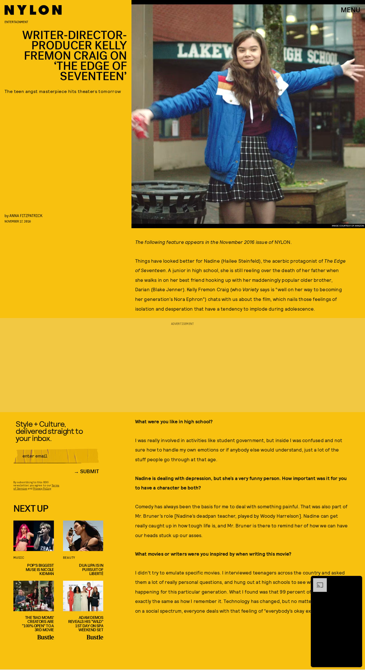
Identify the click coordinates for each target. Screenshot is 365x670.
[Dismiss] (355, 581)
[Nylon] (33, 10)
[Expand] (317, 581)
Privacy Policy (42, 488)
